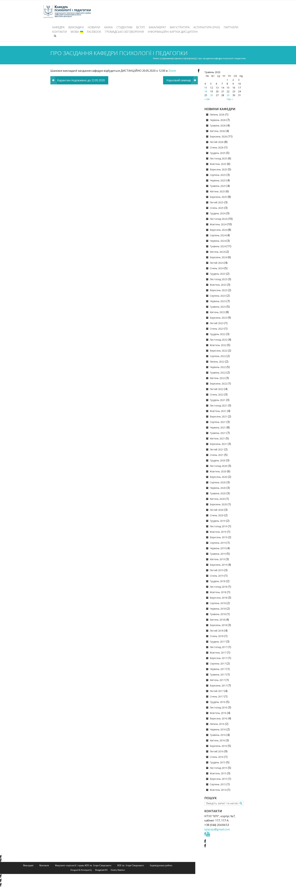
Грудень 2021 (217, 400)
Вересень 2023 (218, 290)
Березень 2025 (218, 197)
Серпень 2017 (218, 663)
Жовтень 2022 (218, 345)
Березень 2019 (218, 564)
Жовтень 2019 (218, 531)
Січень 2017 (217, 696)
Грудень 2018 (217, 581)
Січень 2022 (217, 394)
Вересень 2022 (218, 350)
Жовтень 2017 (218, 652)
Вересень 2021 (218, 416)
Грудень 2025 (217, 153)
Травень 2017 (218, 674)
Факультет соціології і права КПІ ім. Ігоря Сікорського (83, 865)
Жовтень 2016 (218, 713)
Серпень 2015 (218, 784)
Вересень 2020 (218, 476)
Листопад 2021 (218, 405)
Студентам (124, 27)
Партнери (231, 27)
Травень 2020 (218, 493)
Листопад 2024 (218, 218)
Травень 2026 (218, 125)
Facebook (94, 32)
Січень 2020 (217, 515)
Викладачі (76, 27)
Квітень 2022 (217, 378)
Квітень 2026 (217, 131)
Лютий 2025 (217, 202)
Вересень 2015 (218, 778)
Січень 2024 (217, 268)
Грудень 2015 (217, 762)
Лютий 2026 (217, 142)
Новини (94, 27)
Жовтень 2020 (218, 471)
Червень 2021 (218, 427)
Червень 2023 (218, 301)
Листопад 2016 (218, 707)
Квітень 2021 (217, 438)
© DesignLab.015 (100, 870)
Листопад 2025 (218, 158)
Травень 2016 (218, 735)
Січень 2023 (217, 328)
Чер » (230, 99)
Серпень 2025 (218, 175)
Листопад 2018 (218, 586)
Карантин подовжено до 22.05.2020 (81, 80)
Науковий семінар (178, 80)
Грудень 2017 (217, 641)
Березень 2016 (218, 746)
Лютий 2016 (217, 751)
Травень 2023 (218, 306)
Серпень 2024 (218, 235)
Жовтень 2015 (218, 773)
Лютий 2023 (217, 323)
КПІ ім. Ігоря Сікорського (130, 865)
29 (228, 95)
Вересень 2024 (218, 229)
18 (205, 91)
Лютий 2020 (217, 509)
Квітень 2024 (217, 251)
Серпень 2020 (218, 482)
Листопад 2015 (218, 767)
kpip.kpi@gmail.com (217, 829)
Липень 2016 (217, 724)
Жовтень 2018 (218, 592)
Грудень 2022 (217, 334)
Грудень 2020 (217, 460)
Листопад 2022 (218, 339)
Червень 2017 (218, 669)
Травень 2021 (218, 433)
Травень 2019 (218, 553)
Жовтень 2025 (218, 164)
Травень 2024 (218, 246)
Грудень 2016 (217, 702)
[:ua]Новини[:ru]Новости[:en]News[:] (179, 58)
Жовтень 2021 (218, 411)
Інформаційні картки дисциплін (173, 32)
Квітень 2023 (217, 312)
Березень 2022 (218, 383)
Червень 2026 (218, 120)
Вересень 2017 (218, 658)
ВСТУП (140, 27)
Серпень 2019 (218, 542)
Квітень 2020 (217, 498)
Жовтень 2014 (218, 789)
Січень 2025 (217, 207)
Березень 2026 (218, 136)
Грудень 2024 (217, 213)
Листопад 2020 (218, 466)
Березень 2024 (218, 257)
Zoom (172, 71)
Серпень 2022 (218, 356)
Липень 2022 (217, 361)
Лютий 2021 (217, 449)
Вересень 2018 (218, 597)
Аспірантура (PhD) (206, 27)
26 (211, 95)
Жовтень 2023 (218, 284)
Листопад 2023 (218, 279)
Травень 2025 (218, 186)
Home (156, 58)
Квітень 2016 (217, 740)
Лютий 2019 (217, 570)
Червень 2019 (218, 548)
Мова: (75, 32)
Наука (108, 27)
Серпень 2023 (218, 295)
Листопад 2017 (218, 647)
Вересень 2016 (218, 718)
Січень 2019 (217, 575)
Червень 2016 (218, 729)
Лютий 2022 (217, 389)
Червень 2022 (218, 367)
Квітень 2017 (217, 680)
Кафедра (58, 27)
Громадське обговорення (124, 32)
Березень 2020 (218, 504)
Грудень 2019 (217, 520)
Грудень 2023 (217, 273)
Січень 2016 (217, 756)
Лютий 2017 (217, 691)
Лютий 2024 (217, 262)
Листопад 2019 (218, 526)
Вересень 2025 (218, 169)
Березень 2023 (218, 317)
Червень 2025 (218, 180)
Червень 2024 (218, 240)
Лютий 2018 (217, 630)
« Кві (207, 99)
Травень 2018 (218, 614)
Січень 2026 (217, 147)
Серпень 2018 (218, 603)
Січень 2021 (217, 455)
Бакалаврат (157, 27)
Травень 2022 (218, 372)
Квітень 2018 (217, 619)
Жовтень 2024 (218, 224)
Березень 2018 (218, 625)
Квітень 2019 (217, 559)
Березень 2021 (218, 444)
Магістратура (180, 27)
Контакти (59, 32)
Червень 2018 (218, 608)
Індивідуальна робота (161, 865)
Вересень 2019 (218, 537)
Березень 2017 (218, 685)
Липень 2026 (217, 114)
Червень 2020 (218, 487)
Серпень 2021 (218, 422)
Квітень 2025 (217, 191)
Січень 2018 (217, 636)
